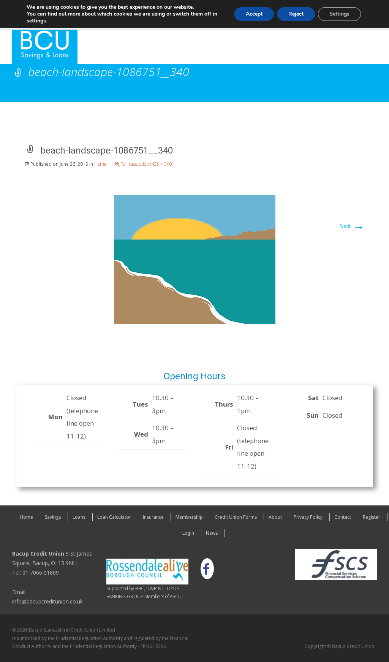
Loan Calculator (114, 517)
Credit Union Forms (236, 517)
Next (352, 226)
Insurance (153, 517)
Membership (189, 517)
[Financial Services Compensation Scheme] (336, 563)
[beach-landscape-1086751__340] (194, 258)
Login (188, 533)
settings (36, 20)
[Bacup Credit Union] (38, 47)
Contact (342, 517)
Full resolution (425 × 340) (146, 164)
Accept (254, 13)
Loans (79, 517)
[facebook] (206, 568)
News (212, 533)
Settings (339, 13)
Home (100, 164)
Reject (296, 13)
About (275, 517)
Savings (53, 517)
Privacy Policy (308, 517)
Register (371, 517)
